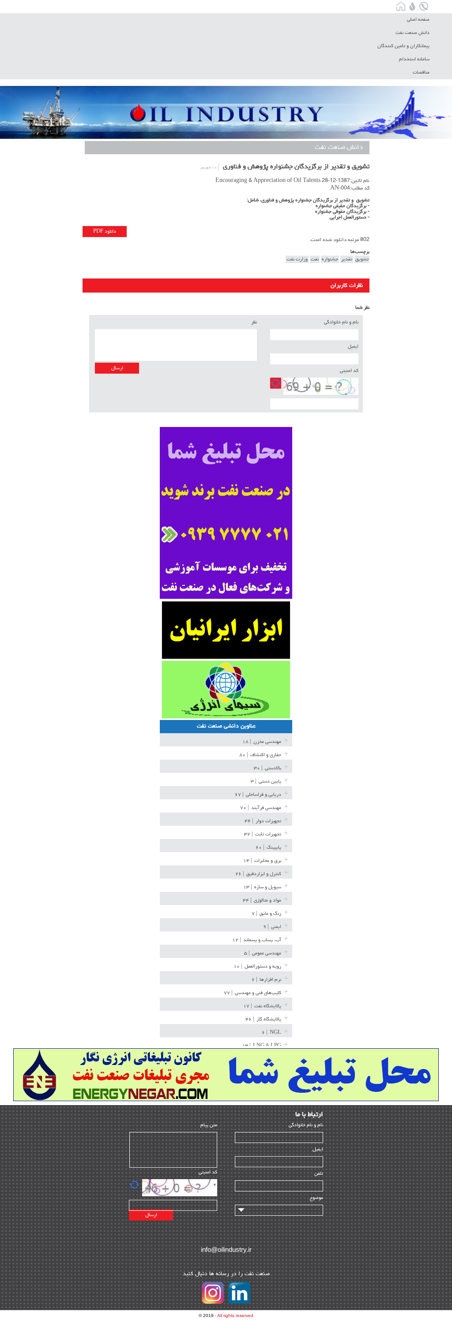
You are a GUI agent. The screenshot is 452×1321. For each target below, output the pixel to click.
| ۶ (266, 980)
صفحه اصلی (418, 19)
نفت (315, 259)
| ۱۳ (262, 887)
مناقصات (421, 72)
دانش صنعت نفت (412, 33)
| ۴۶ (263, 1019)
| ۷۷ (252, 993)
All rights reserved (235, 1315)
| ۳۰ (267, 768)
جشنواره (330, 259)
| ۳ (266, 781)
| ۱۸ (261, 742)
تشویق (362, 259)
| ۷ (266, 914)
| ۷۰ (260, 808)
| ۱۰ (257, 966)
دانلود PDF (104, 231)
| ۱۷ (262, 1006)
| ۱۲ (256, 940)
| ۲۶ (258, 874)
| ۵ (262, 953)
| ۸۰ (260, 755)
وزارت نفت (297, 259)
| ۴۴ (263, 821)
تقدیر (346, 259)
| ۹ (272, 927)
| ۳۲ (262, 834)
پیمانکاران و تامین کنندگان (403, 46)
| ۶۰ (268, 847)
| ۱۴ (262, 861)
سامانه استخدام (414, 59)
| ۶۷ (258, 795)
